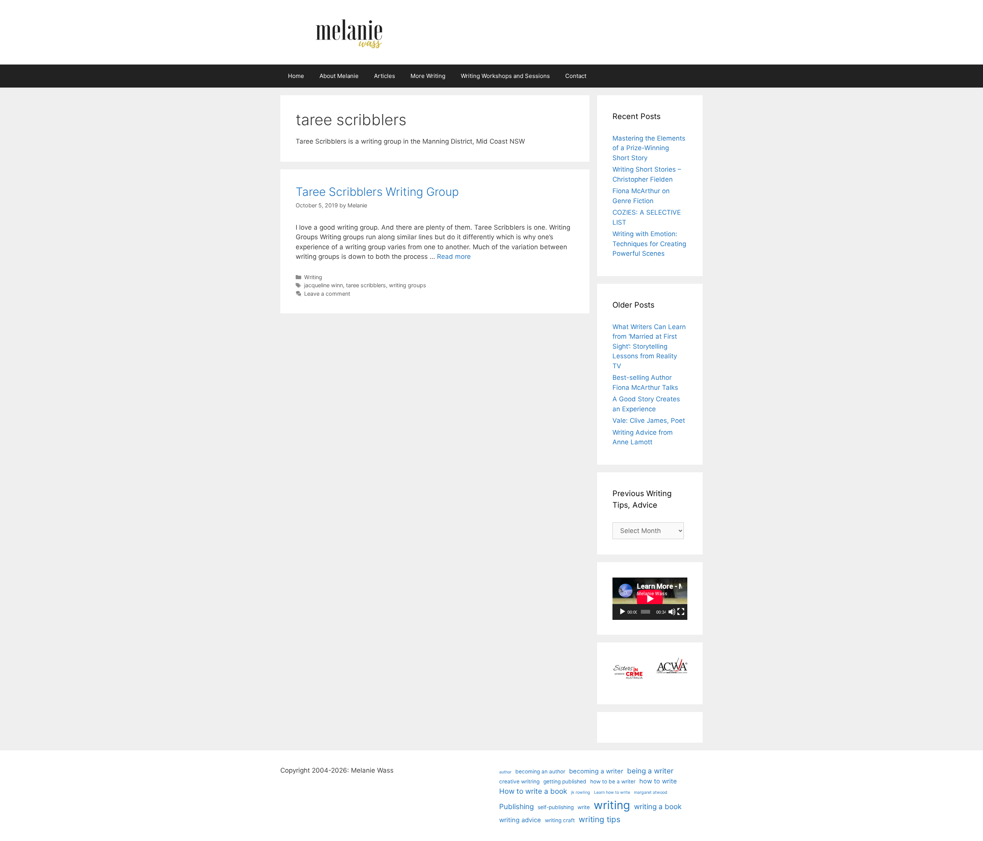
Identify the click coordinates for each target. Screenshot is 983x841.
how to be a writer (612, 781)
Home (296, 75)
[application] (649, 599)
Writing (313, 277)
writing (612, 805)
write (584, 807)
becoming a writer (596, 771)
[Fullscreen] (681, 612)
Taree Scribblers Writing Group (377, 192)
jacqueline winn (323, 285)
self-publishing (556, 807)
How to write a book (533, 791)
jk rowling (580, 792)
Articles (384, 75)
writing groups (407, 285)
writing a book (658, 806)
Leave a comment (327, 293)
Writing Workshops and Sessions (505, 75)
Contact (575, 75)
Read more (454, 256)
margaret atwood (650, 792)
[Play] (622, 612)
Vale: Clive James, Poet (648, 420)
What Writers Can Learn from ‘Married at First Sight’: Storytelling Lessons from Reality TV (649, 346)
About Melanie (339, 75)
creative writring (519, 781)
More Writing (427, 75)
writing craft (560, 820)
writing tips (600, 819)
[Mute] (672, 612)
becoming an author (540, 771)
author (505, 772)
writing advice (520, 820)
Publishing (516, 806)
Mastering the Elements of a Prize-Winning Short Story (648, 148)
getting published (564, 781)
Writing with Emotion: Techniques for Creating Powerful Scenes (649, 243)
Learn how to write (612, 792)
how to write (658, 781)
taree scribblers (366, 285)
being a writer (650, 771)
